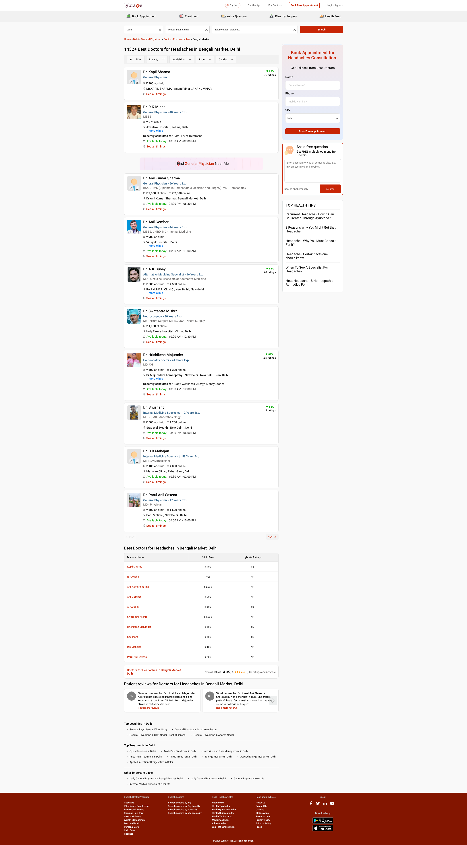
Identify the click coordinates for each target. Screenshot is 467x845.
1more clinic (154, 130)
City (287, 110)
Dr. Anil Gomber (156, 222)
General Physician (151, 39)
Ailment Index (219, 823)
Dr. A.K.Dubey (154, 269)
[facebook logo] (311, 804)
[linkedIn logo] (325, 804)
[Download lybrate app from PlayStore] (322, 823)
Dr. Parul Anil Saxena (160, 495)
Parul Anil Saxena (137, 656)
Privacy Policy (263, 820)
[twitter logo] (318, 804)
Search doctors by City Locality (184, 806)
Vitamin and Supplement (136, 806)
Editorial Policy (263, 823)
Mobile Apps (262, 813)
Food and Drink (132, 823)
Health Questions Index (224, 809)
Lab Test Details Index (223, 826)
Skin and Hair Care (133, 813)
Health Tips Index (221, 806)
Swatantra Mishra (137, 616)
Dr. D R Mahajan (156, 451)
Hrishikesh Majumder (139, 626)
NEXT (270, 537)
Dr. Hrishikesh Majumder (163, 355)
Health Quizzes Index (223, 813)
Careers (260, 809)
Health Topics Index (222, 816)
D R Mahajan (134, 646)
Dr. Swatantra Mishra (160, 311)
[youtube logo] (332, 804)
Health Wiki (218, 802)
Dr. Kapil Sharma (156, 72)
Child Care (129, 830)
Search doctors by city (179, 802)
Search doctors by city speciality (185, 813)
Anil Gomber (134, 596)
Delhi (136, 39)
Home (127, 39)
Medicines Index (220, 820)
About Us (260, 802)
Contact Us (261, 806)
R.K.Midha (133, 576)
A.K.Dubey (133, 606)
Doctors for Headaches (177, 39)
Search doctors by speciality (182, 809)
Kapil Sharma (134, 566)
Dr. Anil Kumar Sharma (161, 178)
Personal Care (131, 826)
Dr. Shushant (153, 407)
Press (259, 826)
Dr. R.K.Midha (154, 107)
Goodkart (129, 802)
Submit (330, 188)
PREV (132, 537)
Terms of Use (263, 816)
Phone (289, 93)
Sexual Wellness (132, 816)
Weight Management (134, 820)
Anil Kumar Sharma (138, 586)
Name (289, 77)
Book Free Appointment (304, 5)
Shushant (132, 636)
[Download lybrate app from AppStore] (322, 830)
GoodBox (129, 833)
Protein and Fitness (134, 809)
